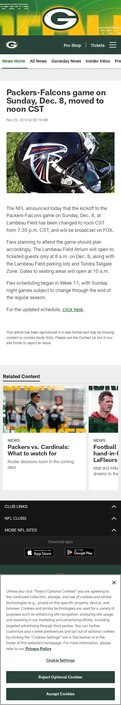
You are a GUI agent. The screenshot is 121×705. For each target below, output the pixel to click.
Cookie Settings (60, 660)
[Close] (113, 582)
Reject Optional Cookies (60, 677)
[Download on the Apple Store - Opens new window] (39, 553)
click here (73, 309)
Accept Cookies (60, 693)
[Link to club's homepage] (12, 42)
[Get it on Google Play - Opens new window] (79, 555)
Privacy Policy (38, 648)
